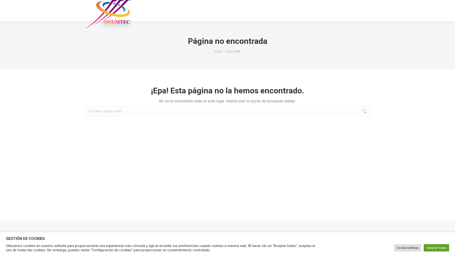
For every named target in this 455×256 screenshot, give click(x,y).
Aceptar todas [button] (436, 248)
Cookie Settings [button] (408, 248)
